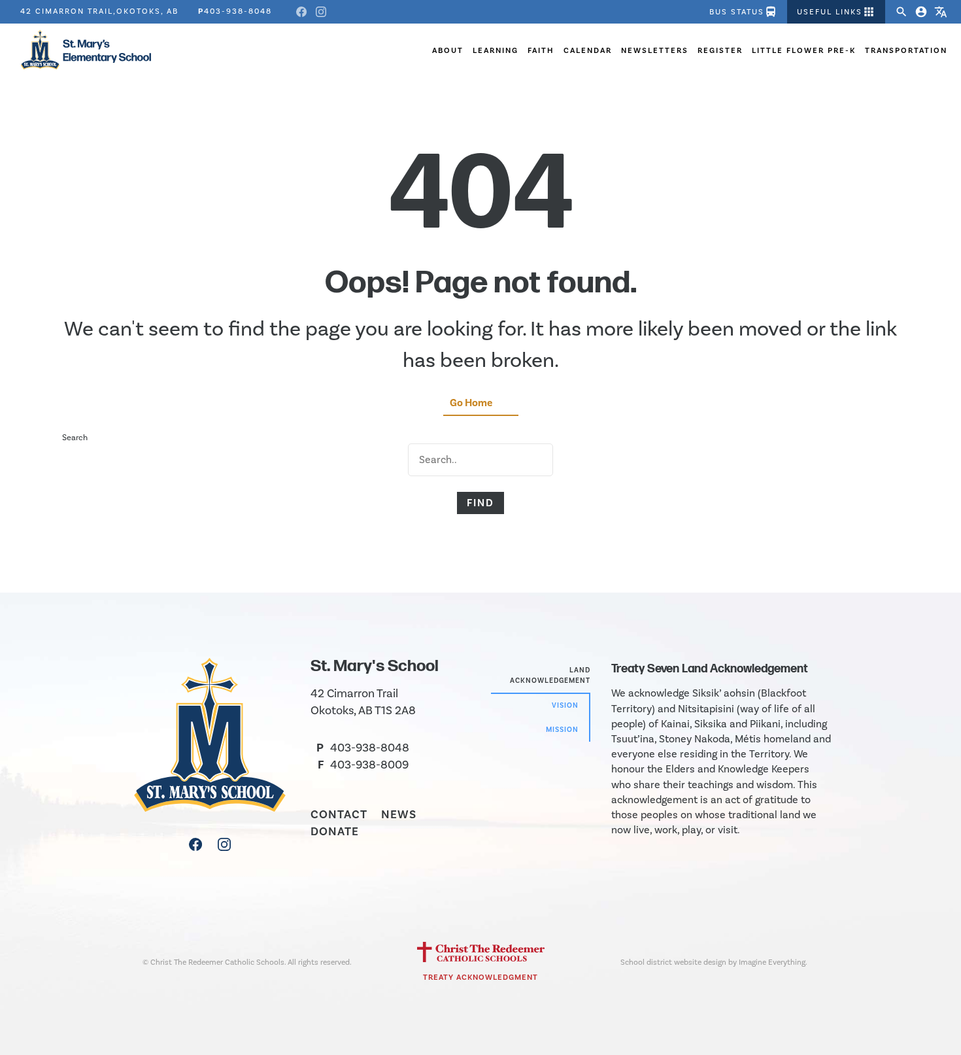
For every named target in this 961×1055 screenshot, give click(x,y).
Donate (335, 831)
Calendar (588, 50)
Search (75, 437)
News (398, 814)
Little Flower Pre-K (804, 50)
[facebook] (196, 847)
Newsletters (654, 50)
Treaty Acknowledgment (480, 977)
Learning (495, 50)
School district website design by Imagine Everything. (713, 962)
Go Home (471, 402)
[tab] (540, 676)
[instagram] (224, 847)
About (448, 50)
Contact (339, 814)
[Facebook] (301, 12)
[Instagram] (321, 12)
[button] (836, 11)
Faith (541, 50)
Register (720, 50)
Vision (565, 705)
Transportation (906, 50)
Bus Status (743, 11)
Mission (562, 729)
